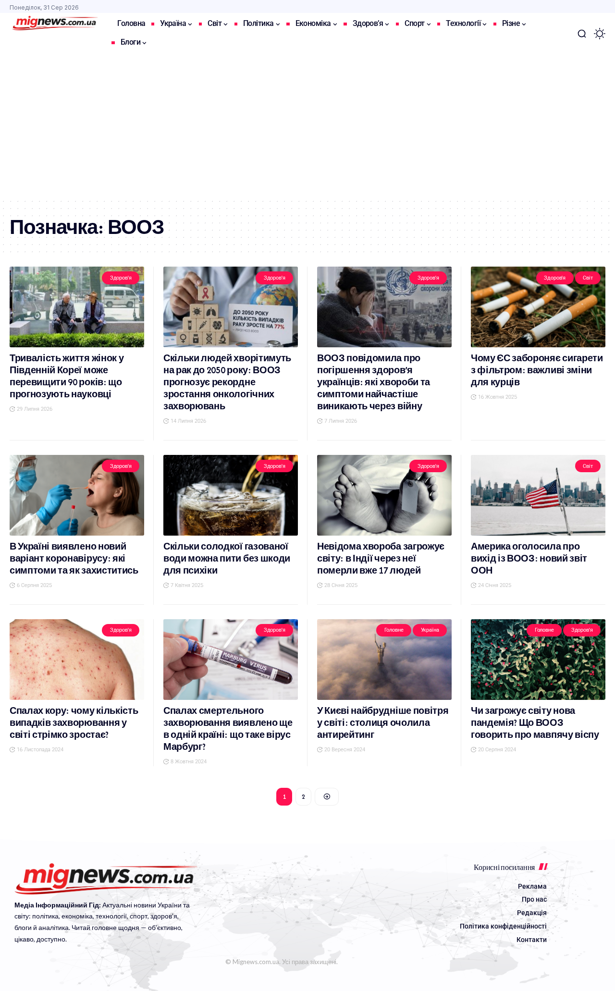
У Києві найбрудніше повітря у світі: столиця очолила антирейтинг (382, 722)
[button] (582, 34)
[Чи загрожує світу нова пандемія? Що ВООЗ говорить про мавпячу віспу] (538, 659)
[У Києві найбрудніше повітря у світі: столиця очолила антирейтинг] (384, 659)
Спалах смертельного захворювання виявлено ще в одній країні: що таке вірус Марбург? (227, 728)
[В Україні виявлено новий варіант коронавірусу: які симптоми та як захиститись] (77, 495)
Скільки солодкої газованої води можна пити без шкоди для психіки (226, 558)
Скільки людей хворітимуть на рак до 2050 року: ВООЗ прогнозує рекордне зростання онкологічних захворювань (227, 382)
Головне (394, 630)
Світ (587, 278)
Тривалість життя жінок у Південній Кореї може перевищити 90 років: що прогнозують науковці (66, 376)
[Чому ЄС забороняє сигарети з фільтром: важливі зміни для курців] (538, 307)
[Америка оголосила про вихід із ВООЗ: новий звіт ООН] (538, 495)
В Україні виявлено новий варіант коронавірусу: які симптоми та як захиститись (74, 558)
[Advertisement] (307, 126)
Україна (430, 630)
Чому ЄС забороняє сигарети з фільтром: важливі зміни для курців (537, 370)
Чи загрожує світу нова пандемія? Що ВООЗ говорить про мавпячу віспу (535, 722)
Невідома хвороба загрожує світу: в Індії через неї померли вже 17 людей (380, 558)
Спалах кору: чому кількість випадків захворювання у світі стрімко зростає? (74, 722)
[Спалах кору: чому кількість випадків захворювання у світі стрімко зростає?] (77, 659)
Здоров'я (121, 278)
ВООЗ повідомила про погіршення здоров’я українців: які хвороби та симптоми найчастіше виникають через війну (373, 382)
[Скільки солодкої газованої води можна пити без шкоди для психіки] (230, 495)
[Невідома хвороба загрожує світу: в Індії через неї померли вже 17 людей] (384, 495)
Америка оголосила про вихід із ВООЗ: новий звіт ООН (529, 558)
